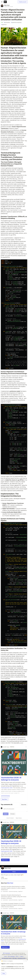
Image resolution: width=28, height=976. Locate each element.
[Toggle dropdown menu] (26, 747)
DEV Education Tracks (6, 958)
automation (7, 22)
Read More (4, 799)
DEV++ (17, 956)
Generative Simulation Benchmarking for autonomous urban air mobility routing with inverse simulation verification (13, 897)
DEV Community (6, 953)
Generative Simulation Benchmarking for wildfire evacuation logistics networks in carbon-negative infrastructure (13, 889)
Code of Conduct (10, 818)
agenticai (3, 24)
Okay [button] (3, 973)
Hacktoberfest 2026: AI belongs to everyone (11, 779)
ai (2, 22)
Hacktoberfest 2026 (6, 851)
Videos (21, 956)
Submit (5, 814)
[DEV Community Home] (5, 2)
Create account (22, 1)
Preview (12, 814)
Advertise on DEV (21, 958)
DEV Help (15, 958)
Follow (14, 871)
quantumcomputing (16, 22)
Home (5, 956)
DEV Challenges (11, 956)
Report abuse (19, 818)
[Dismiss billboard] (26, 961)
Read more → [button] (5, 860)
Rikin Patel (6, 5)
